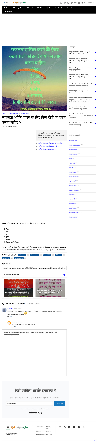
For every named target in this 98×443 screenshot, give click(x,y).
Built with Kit (35, 412)
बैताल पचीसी (72, 194)
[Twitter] (69, 427)
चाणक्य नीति (72, 199)
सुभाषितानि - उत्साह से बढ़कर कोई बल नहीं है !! (50, 143)
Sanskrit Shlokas (60, 8)
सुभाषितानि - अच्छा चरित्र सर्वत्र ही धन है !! (50, 146)
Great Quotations (74, 145)
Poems (73, 8)
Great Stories (73, 140)
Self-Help (40, 8)
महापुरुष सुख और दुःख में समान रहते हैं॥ (16, 292)
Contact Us (48, 431)
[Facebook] (79, 2)
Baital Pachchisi (74, 190)
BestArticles (72, 208)
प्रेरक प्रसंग (72, 163)
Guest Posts (8, 11)
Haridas (9, 308)
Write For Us (39, 431)
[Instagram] (72, 2)
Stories (29, 8)
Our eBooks (40, 426)
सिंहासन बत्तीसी (72, 185)
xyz (13, 322)
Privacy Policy (40, 434)
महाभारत (71, 167)
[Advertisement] (49, 29)
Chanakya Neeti (18, 8)
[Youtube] (75, 2)
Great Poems (73, 154)
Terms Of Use (48, 434)
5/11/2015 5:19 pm (17, 308)
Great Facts (73, 217)
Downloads (72, 203)
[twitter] (68, 2)
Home (7, 8)
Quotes (49, 8)
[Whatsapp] (61, 2)
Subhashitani (25, 113)
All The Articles (48, 427)
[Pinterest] (65, 2)
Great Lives (72, 172)
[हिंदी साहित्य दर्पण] (19, 3)
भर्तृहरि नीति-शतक (73, 176)
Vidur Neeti (82, 8)
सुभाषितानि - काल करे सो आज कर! (47, 149)
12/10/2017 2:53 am (19, 322)
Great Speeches (74, 212)
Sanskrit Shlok (13, 113)
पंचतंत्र (71, 158)
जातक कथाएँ (72, 181)
